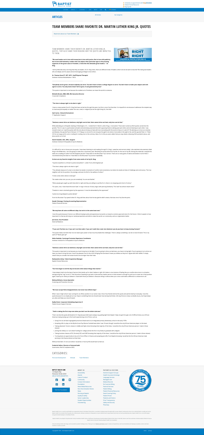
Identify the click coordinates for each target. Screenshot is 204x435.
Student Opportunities (84, 400)
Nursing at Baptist (83, 393)
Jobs (90, 10)
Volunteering (82, 402)
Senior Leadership (83, 398)
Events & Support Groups (110, 373)
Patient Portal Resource (132, 5)
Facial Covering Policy (109, 393)
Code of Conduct (83, 377)
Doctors (65, 10)
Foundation (81, 384)
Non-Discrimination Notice (86, 389)
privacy (150, 430)
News (79, 391)
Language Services (108, 377)
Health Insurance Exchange (111, 375)
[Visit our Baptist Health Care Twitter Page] (63, 380)
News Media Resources (85, 386)
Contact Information (84, 382)
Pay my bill (128, 7)
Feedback (113, 10)
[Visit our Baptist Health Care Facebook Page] (56, 380)
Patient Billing (107, 389)
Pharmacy (106, 405)
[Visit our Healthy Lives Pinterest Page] (56, 385)
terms (145, 430)
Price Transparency (109, 400)
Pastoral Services (108, 386)
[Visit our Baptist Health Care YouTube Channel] (69, 380)
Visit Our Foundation (61, 390)
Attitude (72, 358)
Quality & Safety (82, 396)
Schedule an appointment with (138, 3)
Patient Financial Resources (111, 391)
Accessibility (81, 373)
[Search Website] (105, 10)
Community (81, 379)
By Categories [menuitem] (118, 15)
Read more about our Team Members (65, 34)
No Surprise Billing (109, 384)
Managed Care (107, 379)
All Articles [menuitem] (98, 15)
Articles (57, 17)
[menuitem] (65, 10)
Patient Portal (107, 396)
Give (101, 10)
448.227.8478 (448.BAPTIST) (60, 376)
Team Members (84, 358)
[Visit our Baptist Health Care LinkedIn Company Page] (63, 385)
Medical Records (108, 382)
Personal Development (59, 358)
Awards (80, 375)
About (95, 10)
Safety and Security (109, 402)
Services (73, 10)
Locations (82, 10)
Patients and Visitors (109, 398)
